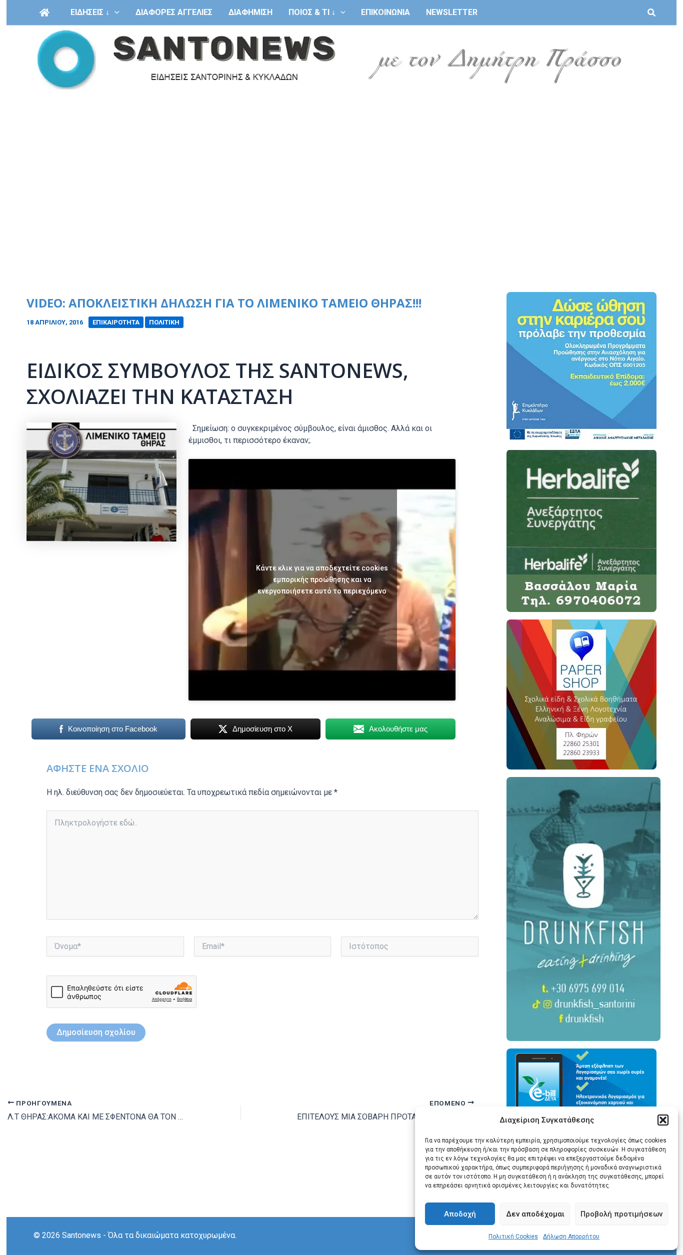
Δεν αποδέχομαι (535, 1214)
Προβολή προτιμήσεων (621, 1214)
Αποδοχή (460, 1214)
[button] (663, 1120)
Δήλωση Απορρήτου (571, 1236)
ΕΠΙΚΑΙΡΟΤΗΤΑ (116, 322)
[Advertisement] (342, 169)
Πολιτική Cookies (513, 1236)
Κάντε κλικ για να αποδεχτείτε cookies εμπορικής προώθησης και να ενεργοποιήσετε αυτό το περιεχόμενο (322, 579)
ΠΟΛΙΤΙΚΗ (164, 322)
